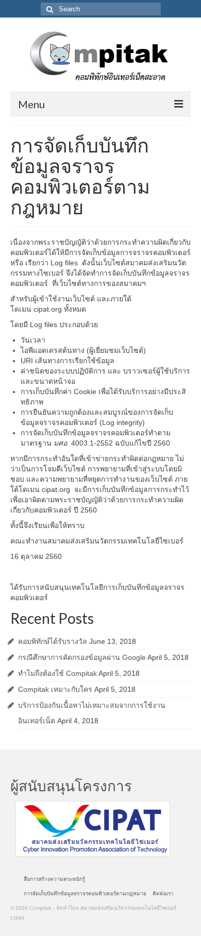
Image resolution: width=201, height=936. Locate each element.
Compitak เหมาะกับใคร (55, 689)
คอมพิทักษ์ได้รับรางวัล (52, 641)
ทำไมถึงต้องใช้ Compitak (57, 673)
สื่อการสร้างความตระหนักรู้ (54, 879)
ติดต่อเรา (163, 893)
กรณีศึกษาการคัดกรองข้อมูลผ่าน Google (82, 657)
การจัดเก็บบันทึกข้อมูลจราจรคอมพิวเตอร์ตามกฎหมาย (85, 893)
